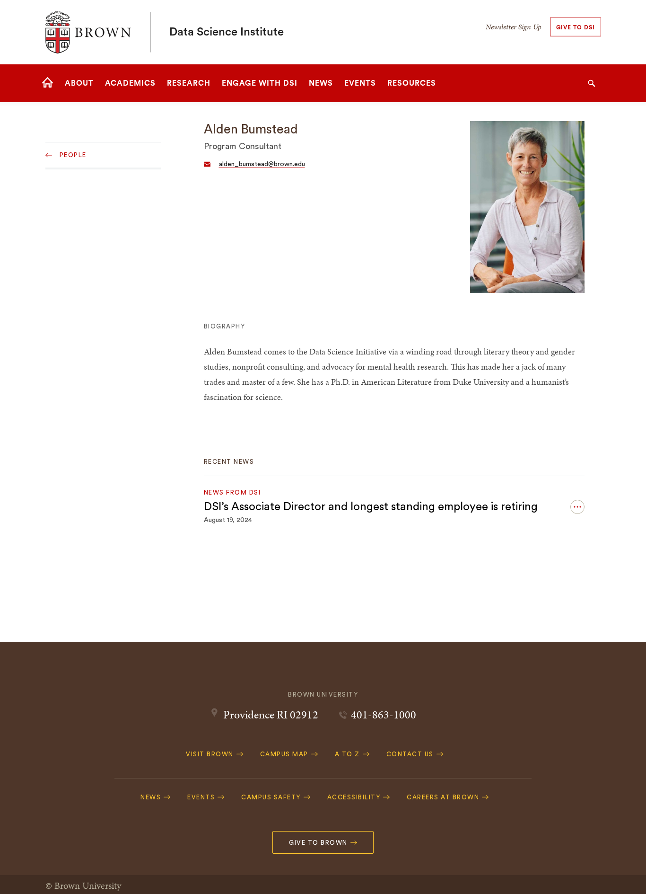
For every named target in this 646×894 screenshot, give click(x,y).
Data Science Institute (226, 32)
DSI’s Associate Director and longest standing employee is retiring (371, 507)
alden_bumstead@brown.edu (262, 164)
